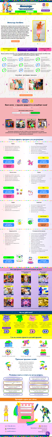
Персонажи (12, 13)
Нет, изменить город (30, 11)
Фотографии (23, 13)
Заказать (26, 417)
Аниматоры (26, 6)
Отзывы (30, 13)
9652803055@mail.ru (11, 428)
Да (26, 11)
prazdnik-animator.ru (11, 431)
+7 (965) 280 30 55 (46, 8)
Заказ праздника (38, 13)
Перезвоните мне (35, 112)
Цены (17, 13)
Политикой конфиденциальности (33, 115)
